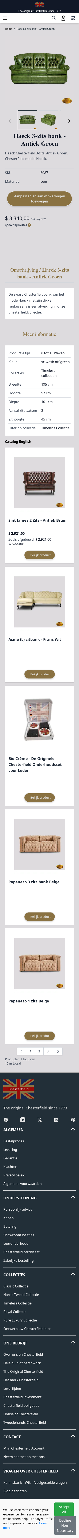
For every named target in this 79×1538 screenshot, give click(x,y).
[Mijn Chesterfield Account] (63, 18)
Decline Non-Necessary (65, 1525)
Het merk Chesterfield (21, 1380)
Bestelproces (13, 1141)
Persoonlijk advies (17, 1209)
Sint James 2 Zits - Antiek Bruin (37, 520)
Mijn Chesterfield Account (23, 1448)
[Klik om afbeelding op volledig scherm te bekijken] (39, 70)
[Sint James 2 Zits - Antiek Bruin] (39, 483)
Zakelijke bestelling (18, 1260)
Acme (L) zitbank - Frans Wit (34, 639)
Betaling (9, 1226)
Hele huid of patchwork (22, 1363)
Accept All (64, 1509)
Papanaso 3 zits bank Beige (34, 881)
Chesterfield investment (22, 1397)
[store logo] (39, 4)
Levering (10, 1149)
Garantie (10, 1158)
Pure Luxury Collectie (20, 1320)
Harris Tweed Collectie (21, 1294)
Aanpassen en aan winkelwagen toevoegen (39, 199)
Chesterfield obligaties (21, 1405)
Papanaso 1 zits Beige (28, 1000)
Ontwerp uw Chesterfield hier (27, 1328)
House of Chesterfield (20, 1414)
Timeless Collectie (17, 1303)
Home (8, 29)
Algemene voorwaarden (22, 1183)
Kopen (8, 1218)
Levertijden (12, 1388)
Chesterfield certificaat (21, 1252)
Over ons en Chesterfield (23, 1354)
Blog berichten (15, 1491)
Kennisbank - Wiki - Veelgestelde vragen (35, 1482)
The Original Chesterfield (23, 1371)
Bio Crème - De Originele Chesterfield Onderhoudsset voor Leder (35, 764)
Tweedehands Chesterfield (24, 1422)
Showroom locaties (18, 1235)
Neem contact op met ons (24, 1456)
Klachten (10, 1166)
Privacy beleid (14, 1175)
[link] (21, 1051)
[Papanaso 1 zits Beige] (39, 963)
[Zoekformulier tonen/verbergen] (53, 18)
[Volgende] (69, 121)
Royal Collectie (14, 1311)
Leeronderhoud (15, 1243)
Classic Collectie (15, 1286)
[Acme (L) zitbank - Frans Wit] (39, 602)
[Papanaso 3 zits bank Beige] (39, 844)
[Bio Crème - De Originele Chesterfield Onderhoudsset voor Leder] (39, 721)
